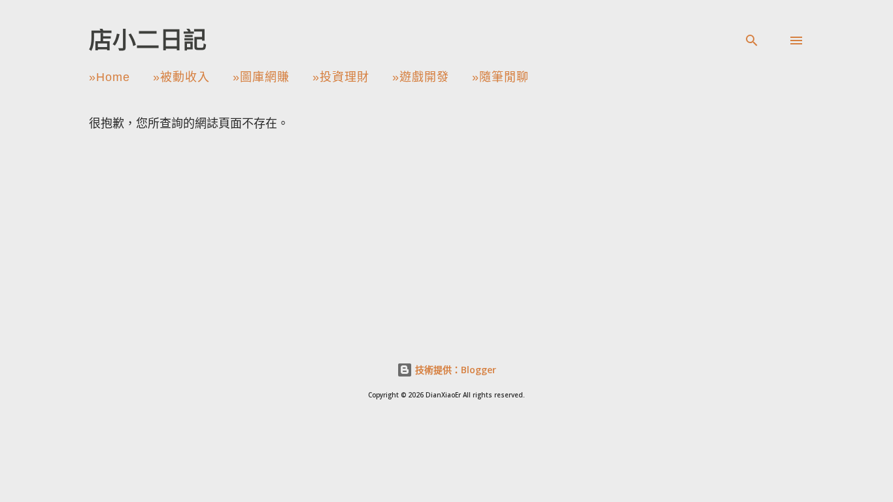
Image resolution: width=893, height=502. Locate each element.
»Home (109, 77)
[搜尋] (752, 40)
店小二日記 (148, 40)
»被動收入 (181, 77)
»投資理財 (340, 77)
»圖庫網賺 (261, 77)
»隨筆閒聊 (500, 77)
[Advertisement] (491, 228)
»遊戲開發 (420, 77)
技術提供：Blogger (454, 369)
